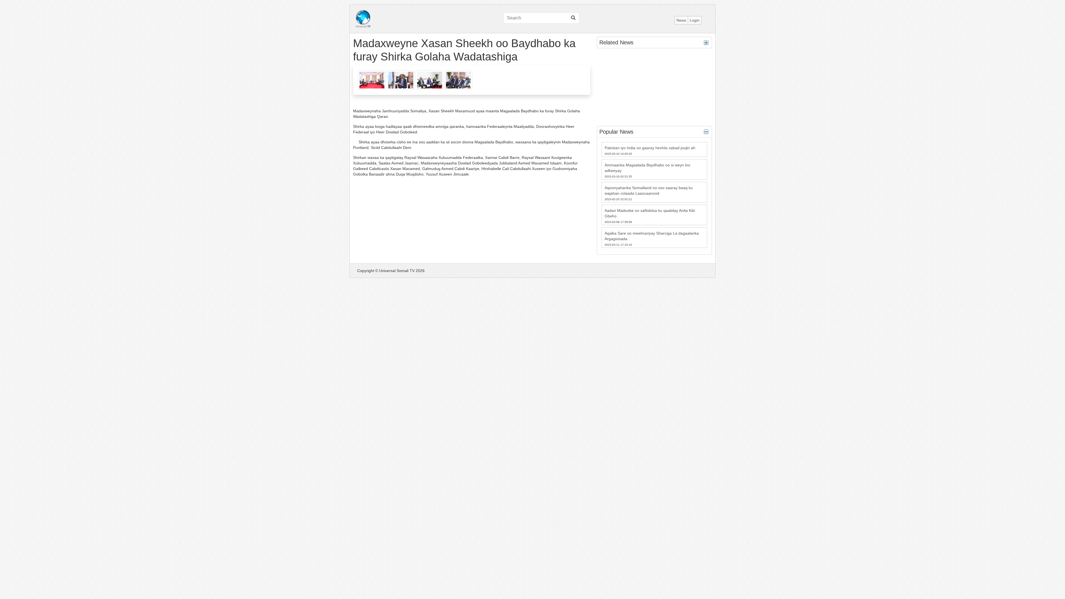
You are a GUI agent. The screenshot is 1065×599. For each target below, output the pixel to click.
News (681, 20)
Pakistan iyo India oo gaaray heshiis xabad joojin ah (650, 148)
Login (694, 20)
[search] (573, 18)
